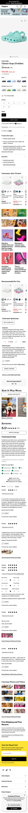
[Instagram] (3, 770)
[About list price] (8, 74)
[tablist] (14, 470)
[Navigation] (24, 6)
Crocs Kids (5, 61)
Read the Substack (16, 3)
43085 (10, 131)
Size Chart (4, 156)
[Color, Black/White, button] (19, 191)
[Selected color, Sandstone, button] (26, 191)
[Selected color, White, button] (3, 191)
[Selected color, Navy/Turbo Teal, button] (26, 299)
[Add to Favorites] (10, 177)
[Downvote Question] (16, 341)
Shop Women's (16, 14)
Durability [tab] (15, 473)
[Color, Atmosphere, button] (8, 191)
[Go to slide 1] (10, 56)
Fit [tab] (21, 468)
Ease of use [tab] (7, 470)
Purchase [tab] (16, 470)
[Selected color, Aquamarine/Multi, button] (14, 191)
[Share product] (22, 21)
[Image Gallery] (7, 552)
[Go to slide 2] (11, 56)
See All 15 (24, 86)
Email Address (7, 753)
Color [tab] (15, 468)
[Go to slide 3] (12, 56)
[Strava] (10, 770)
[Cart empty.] (21, 6)
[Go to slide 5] (15, 56)
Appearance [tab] (7, 468)
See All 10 (24, 77)
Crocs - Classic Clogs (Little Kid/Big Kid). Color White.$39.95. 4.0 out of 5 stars (7, 190)
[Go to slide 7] (17, 56)
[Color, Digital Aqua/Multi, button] (17, 191)
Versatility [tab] (6, 473)
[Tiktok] (6, 770)
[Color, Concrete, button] (5, 191)
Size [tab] (21, 473)
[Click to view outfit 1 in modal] (9, 407)
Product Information (7, 135)
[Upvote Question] (4, 341)
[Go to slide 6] (16, 56)
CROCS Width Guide (9, 138)
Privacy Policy (17, 800)
